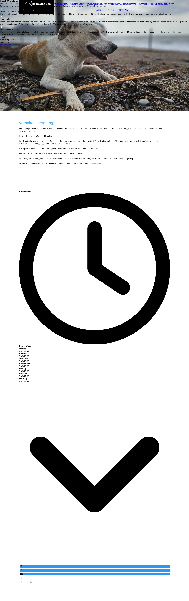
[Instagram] (21, 566)
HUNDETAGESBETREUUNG (154, 4)
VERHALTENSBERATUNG (122, 4)
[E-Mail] (21, 574)
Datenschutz (5, 44)
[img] (36, 7)
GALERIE (99, 10)
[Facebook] (21, 570)
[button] (94, 37)
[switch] (1, 17)
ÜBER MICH (62, 4)
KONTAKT (123, 10)
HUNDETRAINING (96, 4)
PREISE (111, 10)
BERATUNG (77, 4)
